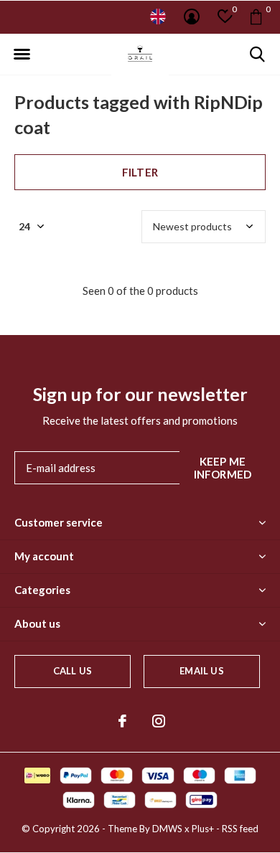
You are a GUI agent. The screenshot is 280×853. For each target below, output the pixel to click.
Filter (140, 172)
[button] (21, 54)
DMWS (167, 828)
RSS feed (240, 828)
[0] (256, 16)
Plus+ (203, 828)
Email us (201, 671)
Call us (72, 671)
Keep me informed (223, 468)
